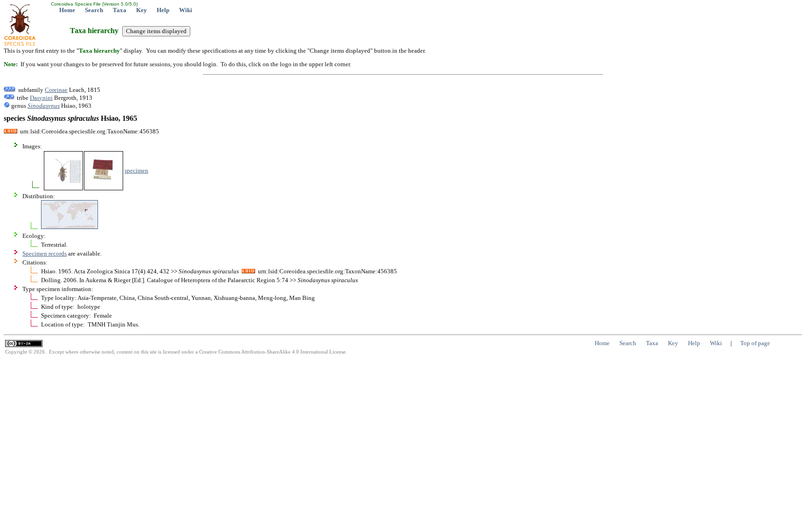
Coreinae (56, 89)
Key (141, 10)
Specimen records (44, 253)
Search (94, 10)
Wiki (185, 10)
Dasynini (41, 97)
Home (67, 10)
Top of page (755, 343)
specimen (136, 170)
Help (163, 10)
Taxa (119, 10)
